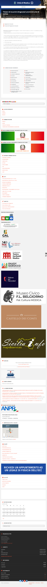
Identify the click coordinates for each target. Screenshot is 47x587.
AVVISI (3, 486)
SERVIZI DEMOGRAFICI (6, 168)
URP (3, 166)
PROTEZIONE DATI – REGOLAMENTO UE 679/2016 (10, 189)
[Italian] (11, 101)
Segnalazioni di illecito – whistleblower (9, 458)
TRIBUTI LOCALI (4, 479)
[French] (8, 101)
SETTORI (3, 163)
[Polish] (12, 101)
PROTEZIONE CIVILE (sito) (6, 447)
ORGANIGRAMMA (5, 159)
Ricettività (4, 484)
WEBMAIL (4, 113)
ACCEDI (3, 111)
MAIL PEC (3, 114)
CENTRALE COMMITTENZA (6, 184)
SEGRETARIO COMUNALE (6, 157)
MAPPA (14, 439)
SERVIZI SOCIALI (5, 170)
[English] (7, 101)
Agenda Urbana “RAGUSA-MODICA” (8, 206)
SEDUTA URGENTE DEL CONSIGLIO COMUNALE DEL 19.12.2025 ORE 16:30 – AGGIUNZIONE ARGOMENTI (19, 398)
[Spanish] (15, 101)
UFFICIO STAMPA (5, 164)
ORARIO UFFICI (4, 161)
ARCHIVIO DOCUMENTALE (6, 182)
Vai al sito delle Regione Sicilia (23, 364)
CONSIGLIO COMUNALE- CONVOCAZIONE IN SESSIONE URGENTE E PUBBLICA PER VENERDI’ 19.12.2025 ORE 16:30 (21, 400)
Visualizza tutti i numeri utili (6, 556)
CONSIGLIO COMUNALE (6, 125)
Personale (19, 16)
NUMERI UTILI (4, 455)
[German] (10, 101)
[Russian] (14, 101)
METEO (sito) (4, 446)
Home (4, 16)
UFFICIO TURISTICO (5, 483)
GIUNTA (3, 123)
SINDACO (3, 121)
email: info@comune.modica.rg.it (6, 543)
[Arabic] (4, 101)
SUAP (3, 172)
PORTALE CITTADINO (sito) (6, 451)
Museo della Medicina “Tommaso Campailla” (9, 453)
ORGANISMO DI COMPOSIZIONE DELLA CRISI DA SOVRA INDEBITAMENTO (14, 460)
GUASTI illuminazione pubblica (7, 456)
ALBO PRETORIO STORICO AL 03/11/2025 (9, 180)
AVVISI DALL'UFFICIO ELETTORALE (23, 366)
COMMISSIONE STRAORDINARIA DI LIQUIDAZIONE (10, 126)
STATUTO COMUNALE (5, 194)
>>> (45, 573)
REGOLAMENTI (4, 193)
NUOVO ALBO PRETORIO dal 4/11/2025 (9, 178)
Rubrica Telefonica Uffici (6, 205)
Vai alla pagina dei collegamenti (7, 203)
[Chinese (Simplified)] (5, 101)
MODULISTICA (4, 187)
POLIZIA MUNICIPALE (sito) (6, 449)
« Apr (3, 518)
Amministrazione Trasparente (11, 16)
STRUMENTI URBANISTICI (6, 196)
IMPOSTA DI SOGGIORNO (6, 481)
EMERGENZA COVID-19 (6, 185)
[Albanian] (3, 101)
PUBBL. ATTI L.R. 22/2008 (6, 191)
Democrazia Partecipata (6, 208)
